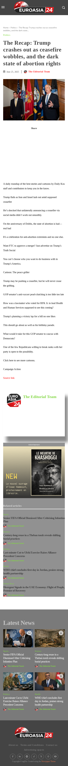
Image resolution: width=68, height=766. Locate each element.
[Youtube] (55, 756)
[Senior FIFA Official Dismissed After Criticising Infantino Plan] (18, 638)
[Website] (48, 756)
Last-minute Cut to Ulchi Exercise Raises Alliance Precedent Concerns (15, 701)
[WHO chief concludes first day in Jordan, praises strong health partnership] (50, 681)
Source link (9, 378)
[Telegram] (34, 172)
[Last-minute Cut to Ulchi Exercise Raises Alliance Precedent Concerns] (18, 681)
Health (6, 566)
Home (6, 27)
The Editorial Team (39, 71)
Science (6, 532)
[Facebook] (34, 135)
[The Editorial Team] (26, 71)
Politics (14, 27)
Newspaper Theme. (48, 761)
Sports (6, 514)
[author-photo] (5, 526)
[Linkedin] (34, 157)
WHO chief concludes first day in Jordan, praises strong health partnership (49, 701)
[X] (34, 143)
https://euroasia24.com (33, 401)
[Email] (34, 165)
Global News (8, 583)
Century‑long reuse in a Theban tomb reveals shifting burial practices (49, 658)
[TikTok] (34, 756)
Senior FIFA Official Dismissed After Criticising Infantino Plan (16, 658)
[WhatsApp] (34, 150)
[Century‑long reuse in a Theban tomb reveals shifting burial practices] (50, 638)
